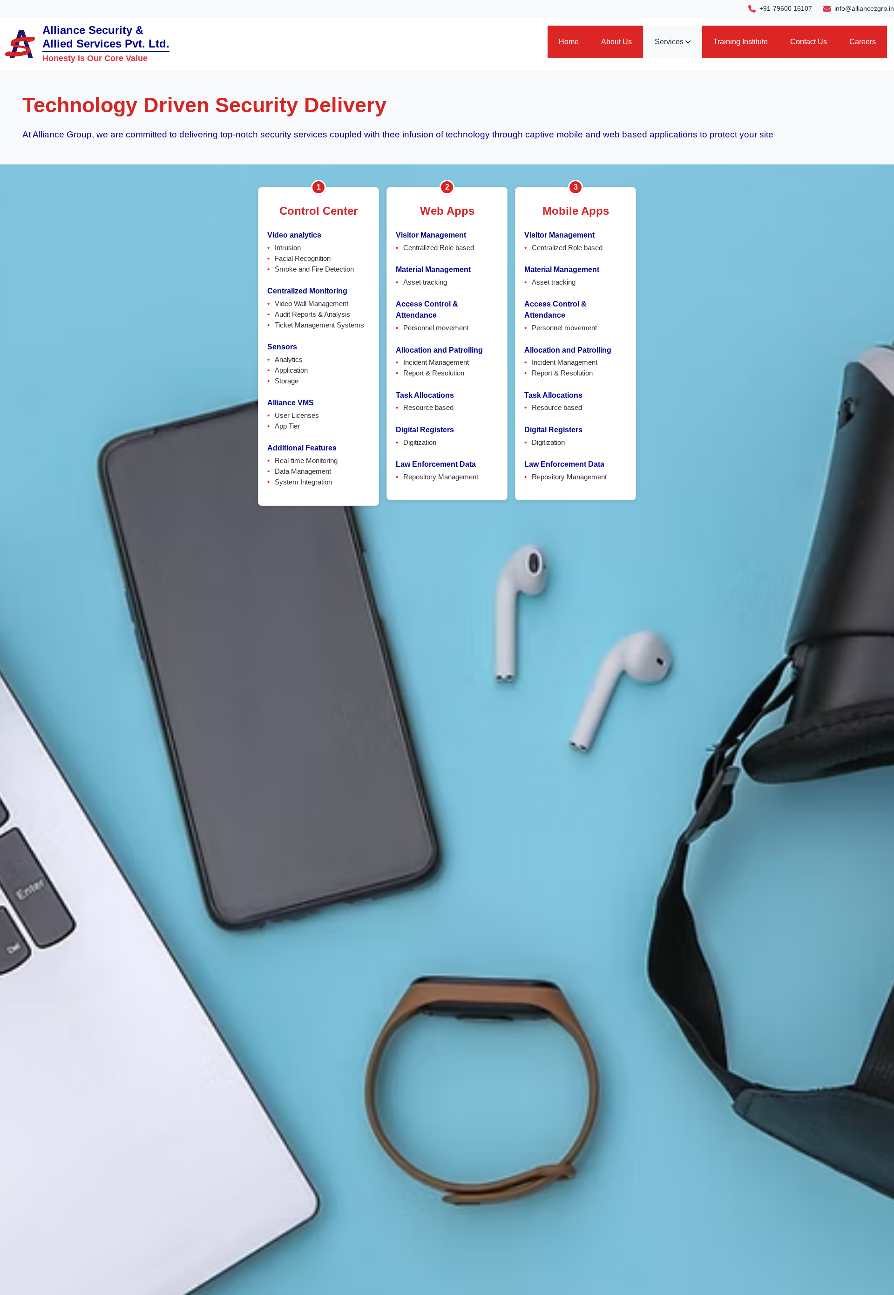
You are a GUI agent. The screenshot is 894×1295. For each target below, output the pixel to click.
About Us (616, 42)
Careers (862, 42)
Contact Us (808, 42)
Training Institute (740, 42)
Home (569, 42)
